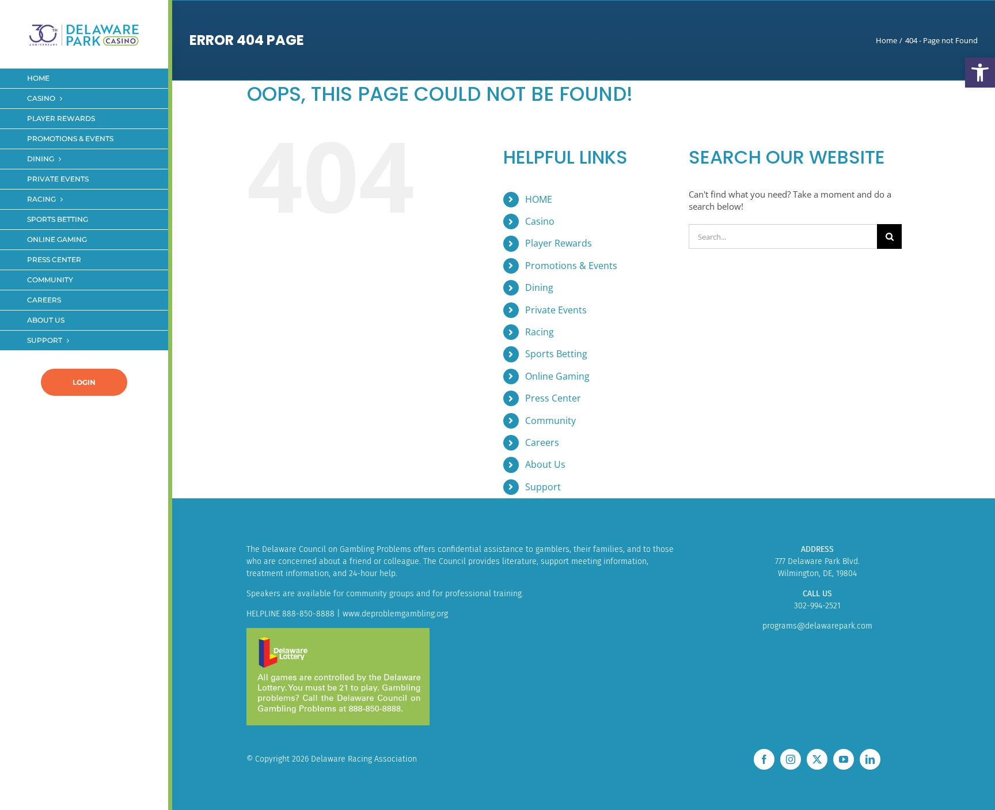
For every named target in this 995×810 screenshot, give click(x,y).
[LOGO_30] (84, 25)
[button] (980, 73)
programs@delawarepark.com (817, 626)
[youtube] (843, 759)
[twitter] (817, 759)
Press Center (553, 398)
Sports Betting (556, 353)
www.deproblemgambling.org (395, 614)
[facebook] (764, 759)
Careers (542, 442)
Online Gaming (557, 376)
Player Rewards (558, 243)
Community (550, 420)
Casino (540, 221)
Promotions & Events (571, 265)
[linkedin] (870, 759)
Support (543, 486)
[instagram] (790, 759)
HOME (538, 199)
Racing (539, 331)
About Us (545, 464)
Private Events (556, 310)
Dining (539, 287)
